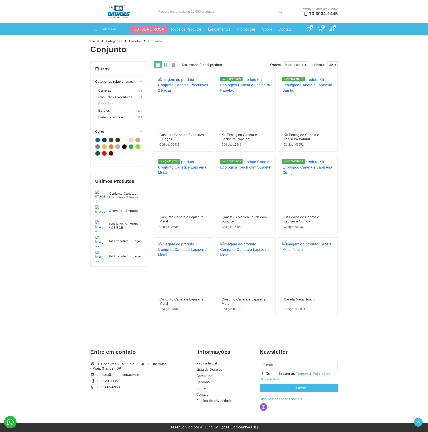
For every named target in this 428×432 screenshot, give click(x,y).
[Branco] (124, 140)
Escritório (105, 104)
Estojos (104, 110)
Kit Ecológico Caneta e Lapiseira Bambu (301, 137)
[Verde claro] (137, 146)
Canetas (135, 41)
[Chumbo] (137, 140)
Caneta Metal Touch (299, 299)
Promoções (246, 29)
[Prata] (117, 146)
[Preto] (124, 146)
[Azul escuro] (104, 140)
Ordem (275, 65)
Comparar (204, 376)
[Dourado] (104, 146)
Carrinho (203, 382)
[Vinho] (111, 153)
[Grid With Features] (166, 64)
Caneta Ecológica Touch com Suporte (244, 219)
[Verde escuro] (97, 153)
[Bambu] (111, 140)
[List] (173, 64)
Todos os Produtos (186, 29)
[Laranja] (111, 146)
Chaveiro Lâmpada (123, 210)
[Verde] (131, 146)
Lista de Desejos (209, 369)
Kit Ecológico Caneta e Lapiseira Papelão (239, 137)
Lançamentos (219, 29)
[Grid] (158, 64)
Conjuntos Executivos (115, 97)
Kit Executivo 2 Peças (125, 241)
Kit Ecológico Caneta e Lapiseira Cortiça (301, 219)
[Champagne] (131, 140)
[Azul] (97, 140)
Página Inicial (206, 363)
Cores (100, 131)
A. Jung (206, 427)
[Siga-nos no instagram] (263, 407)
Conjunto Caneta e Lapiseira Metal (181, 219)
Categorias (109, 29)
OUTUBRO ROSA (149, 29)
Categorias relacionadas (114, 81)
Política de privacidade (214, 401)
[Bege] (117, 140)
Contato (285, 29)
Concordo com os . (295, 376)
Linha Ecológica (110, 117)
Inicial (94, 41)
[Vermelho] (104, 153)
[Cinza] (97, 146)
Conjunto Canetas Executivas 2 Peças (123, 195)
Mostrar (319, 65)
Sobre (267, 29)
